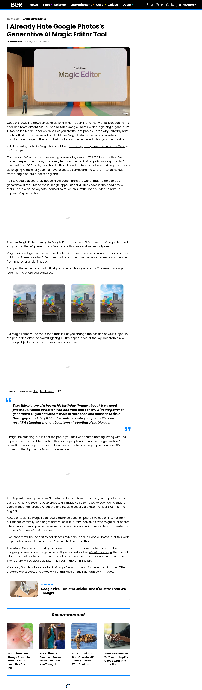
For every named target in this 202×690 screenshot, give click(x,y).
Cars (99, 4)
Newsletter (189, 4)
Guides (113, 4)
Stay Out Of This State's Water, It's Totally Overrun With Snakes (83, 659)
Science (60, 4)
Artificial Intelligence (34, 19)
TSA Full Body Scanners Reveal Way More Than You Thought (51, 659)
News (34, 4)
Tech (46, 4)
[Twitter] (152, 4)
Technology (13, 19)
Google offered (43, 391)
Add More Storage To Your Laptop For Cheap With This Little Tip (116, 659)
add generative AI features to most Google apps (63, 183)
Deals (127, 4)
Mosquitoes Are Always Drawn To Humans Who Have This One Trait (18, 660)
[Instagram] (157, 4)
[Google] (167, 4)
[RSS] (172, 4)
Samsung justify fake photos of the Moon (97, 146)
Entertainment (81, 4)
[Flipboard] (162, 4)
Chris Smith (16, 41)
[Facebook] (147, 4)
